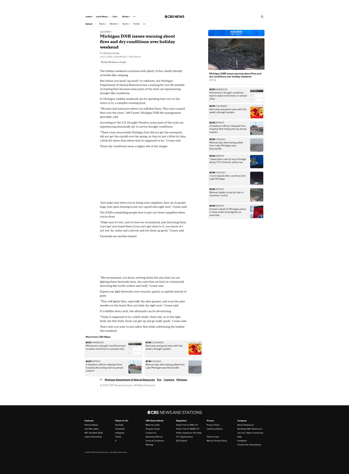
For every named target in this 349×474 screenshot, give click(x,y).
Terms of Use (213, 437)
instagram (119, 433)
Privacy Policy (213, 425)
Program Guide (153, 429)
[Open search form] (262, 16)
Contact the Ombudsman (249, 445)
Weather (113, 24)
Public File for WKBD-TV (187, 429)
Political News (91, 425)
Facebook (119, 429)
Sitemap (149, 445)
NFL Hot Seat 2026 (94, 433)
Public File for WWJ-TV (187, 425)
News (102, 24)
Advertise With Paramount (249, 429)
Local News (102, 17)
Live (115, 16)
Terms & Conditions (155, 441)
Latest (89, 17)
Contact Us (151, 433)
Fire (159, 379)
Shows (125, 17)
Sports (125, 24)
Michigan (181, 379)
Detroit (89, 24)
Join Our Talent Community (250, 433)
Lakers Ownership (93, 437)
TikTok (118, 437)
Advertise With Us (154, 437)
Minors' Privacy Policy (217, 441)
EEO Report (181, 441)
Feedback (242, 441)
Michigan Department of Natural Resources (130, 379)
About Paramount (245, 425)
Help (239, 437)
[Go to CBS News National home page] (174, 16)
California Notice (215, 429)
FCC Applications (184, 437)
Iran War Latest (91, 429)
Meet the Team (153, 425)
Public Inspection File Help (189, 433)
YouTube (119, 425)
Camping (169, 379)
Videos (136, 24)
